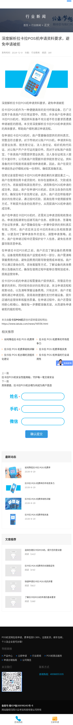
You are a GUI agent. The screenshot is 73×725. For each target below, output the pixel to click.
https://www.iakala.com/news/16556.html (25, 323)
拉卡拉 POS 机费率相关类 (53, 349)
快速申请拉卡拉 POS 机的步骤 (38, 581)
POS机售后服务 (54, 655)
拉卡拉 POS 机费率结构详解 (19, 349)
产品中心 (8, 655)
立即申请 (22, 655)
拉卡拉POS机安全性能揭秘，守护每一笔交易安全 (28, 377)
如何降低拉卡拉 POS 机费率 (19, 339)
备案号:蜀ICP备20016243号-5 (17, 705)
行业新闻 (36, 25)
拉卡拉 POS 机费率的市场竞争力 (39, 483)
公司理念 (26, 660)
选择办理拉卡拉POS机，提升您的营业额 (43, 550)
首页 (25, 25)
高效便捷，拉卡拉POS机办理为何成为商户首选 (27, 385)
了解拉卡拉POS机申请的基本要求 (40, 597)
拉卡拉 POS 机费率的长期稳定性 (39, 566)
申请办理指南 (10, 660)
